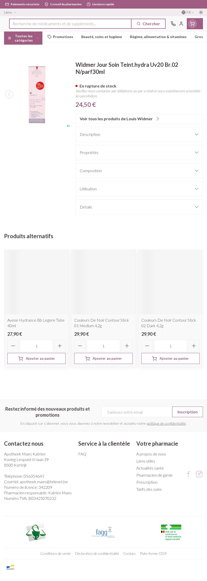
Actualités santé (150, 468)
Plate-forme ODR (153, 553)
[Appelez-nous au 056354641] (173, 23)
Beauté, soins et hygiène (32, 62)
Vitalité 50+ (32, 104)
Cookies (129, 553)
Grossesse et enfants (32, 92)
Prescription (147, 482)
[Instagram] (199, 474)
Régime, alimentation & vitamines (32, 78)
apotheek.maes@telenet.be (44, 481)
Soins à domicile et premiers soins (32, 130)
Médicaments (32, 155)
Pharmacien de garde (154, 475)
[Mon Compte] (181, 23)
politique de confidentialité (166, 423)
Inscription (187, 411)
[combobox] (70, 24)
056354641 (34, 476)
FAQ (82, 453)
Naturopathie (32, 115)
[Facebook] (188, 474)
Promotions (15, 48)
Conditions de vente (55, 553)
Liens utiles (145, 460)
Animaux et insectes (32, 143)
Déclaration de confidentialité (97, 553)
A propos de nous (151, 453)
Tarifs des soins (149, 489)
